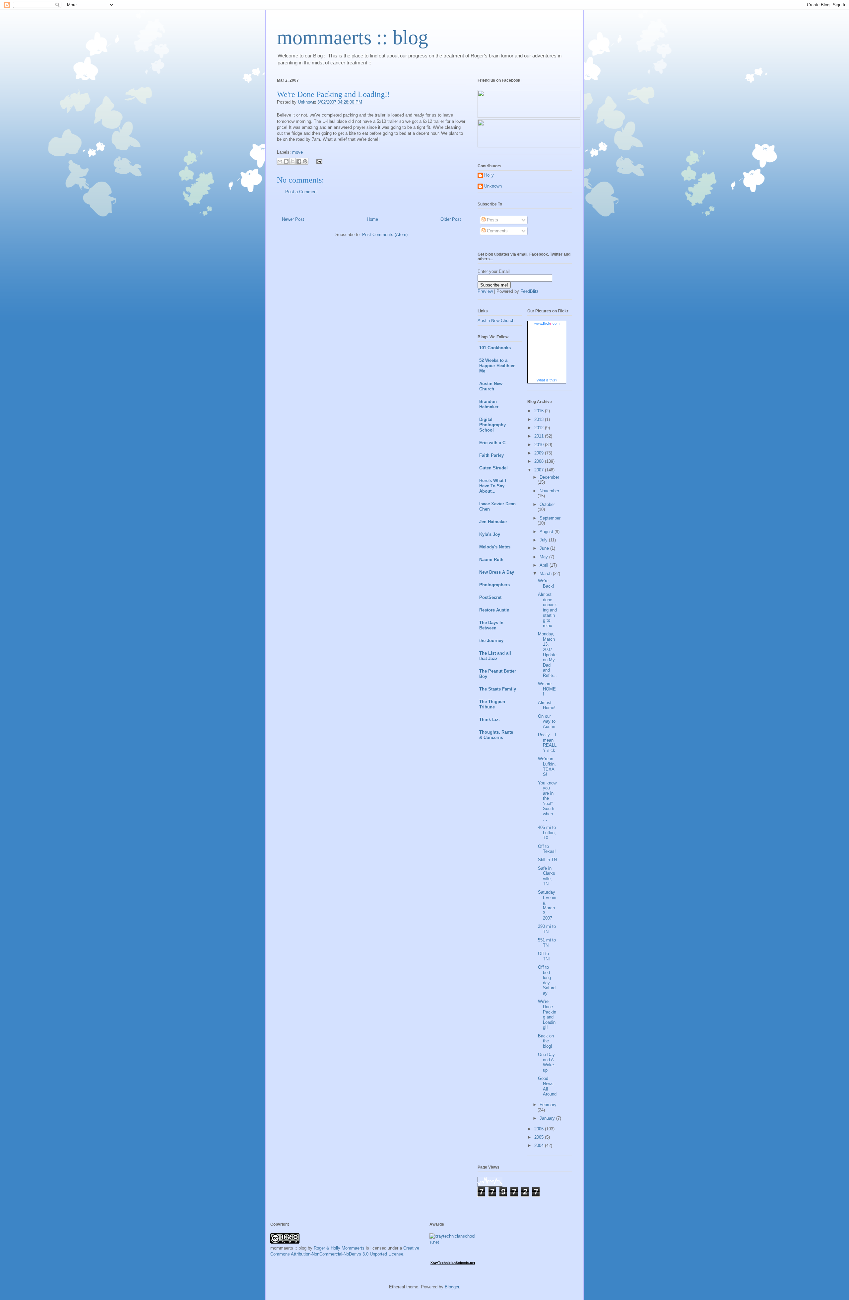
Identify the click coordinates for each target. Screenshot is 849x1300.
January (548, 1118)
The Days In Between (491, 625)
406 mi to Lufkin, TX (547, 832)
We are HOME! (547, 688)
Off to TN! (544, 956)
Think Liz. (489, 719)
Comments (497, 230)
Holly (489, 175)
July (544, 539)
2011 (539, 436)
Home (372, 219)
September (550, 518)
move (297, 152)
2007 (539, 469)
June (545, 548)
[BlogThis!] (286, 161)
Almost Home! (546, 705)
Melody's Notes (494, 546)
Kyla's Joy (489, 534)
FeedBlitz (529, 291)
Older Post (450, 219)
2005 (539, 1137)
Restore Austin (494, 610)
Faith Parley (491, 455)
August (547, 531)
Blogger (452, 1286)
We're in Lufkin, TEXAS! (547, 766)
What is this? (547, 380)
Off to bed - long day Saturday (546, 980)
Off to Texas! (547, 849)
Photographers (494, 584)
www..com (546, 323)
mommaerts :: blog (352, 37)
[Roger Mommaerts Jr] (529, 116)
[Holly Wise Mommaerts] (529, 145)
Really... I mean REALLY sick (547, 742)
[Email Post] (318, 161)
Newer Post (293, 219)
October (547, 504)
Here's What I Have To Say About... (492, 486)
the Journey (491, 640)
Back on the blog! (546, 1041)
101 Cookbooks (495, 347)
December (549, 477)
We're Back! (546, 583)
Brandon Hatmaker (488, 404)
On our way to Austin (546, 721)
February (548, 1104)
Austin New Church (496, 320)
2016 (539, 410)
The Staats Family (497, 689)
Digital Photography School (492, 425)
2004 (539, 1145)
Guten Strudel (493, 467)
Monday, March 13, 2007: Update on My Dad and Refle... (547, 654)
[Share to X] (292, 161)
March (546, 573)
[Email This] (280, 161)
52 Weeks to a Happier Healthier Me (497, 365)
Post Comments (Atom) (385, 234)
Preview (485, 291)
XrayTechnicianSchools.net (452, 1262)
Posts (492, 219)
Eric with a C (492, 442)
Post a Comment (301, 191)
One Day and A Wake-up (546, 1062)
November (549, 490)
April (545, 565)
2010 (539, 444)
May (544, 556)
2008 (539, 461)
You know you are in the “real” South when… (547, 801)
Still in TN (547, 859)
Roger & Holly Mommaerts (339, 1248)
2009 (539, 452)
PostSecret (490, 597)
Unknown (493, 186)
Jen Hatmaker (493, 521)
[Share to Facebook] (298, 161)
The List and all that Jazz (495, 656)
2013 (539, 419)
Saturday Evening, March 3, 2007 (547, 905)
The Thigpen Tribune (492, 704)
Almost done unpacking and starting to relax (547, 610)
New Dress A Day (496, 572)
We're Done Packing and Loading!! (547, 1014)
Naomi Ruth (491, 559)
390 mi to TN (547, 929)
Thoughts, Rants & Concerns (496, 735)
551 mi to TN (547, 942)
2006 (539, 1128)
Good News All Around (547, 1086)
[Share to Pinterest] (305, 161)
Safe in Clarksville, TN (546, 876)
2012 (539, 427)
